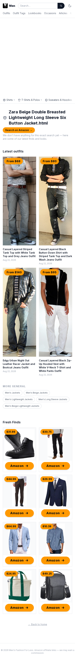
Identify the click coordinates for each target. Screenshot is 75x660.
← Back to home (37, 624)
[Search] (61, 6)
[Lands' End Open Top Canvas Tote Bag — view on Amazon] (19, 585)
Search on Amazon (18, 130)
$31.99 (10, 431)
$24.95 (11, 573)
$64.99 (11, 526)
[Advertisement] (37, 57)
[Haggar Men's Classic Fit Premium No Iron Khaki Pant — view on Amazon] (19, 491)
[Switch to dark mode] (69, 5)
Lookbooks (34, 13)
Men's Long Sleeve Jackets (53, 399)
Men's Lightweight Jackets (19, 399)
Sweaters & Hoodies (61, 99)
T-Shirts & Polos (31, 99)
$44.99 (11, 479)
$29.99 (47, 479)
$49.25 (47, 573)
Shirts (10, 99)
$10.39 (47, 526)
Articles (63, 13)
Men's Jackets (12, 392)
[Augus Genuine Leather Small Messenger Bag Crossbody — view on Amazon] (55, 585)
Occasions (50, 13)
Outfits (6, 13)
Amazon (17, 466)
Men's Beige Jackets (37, 392)
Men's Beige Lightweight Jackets (22, 406)
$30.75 (47, 431)
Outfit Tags (19, 13)
